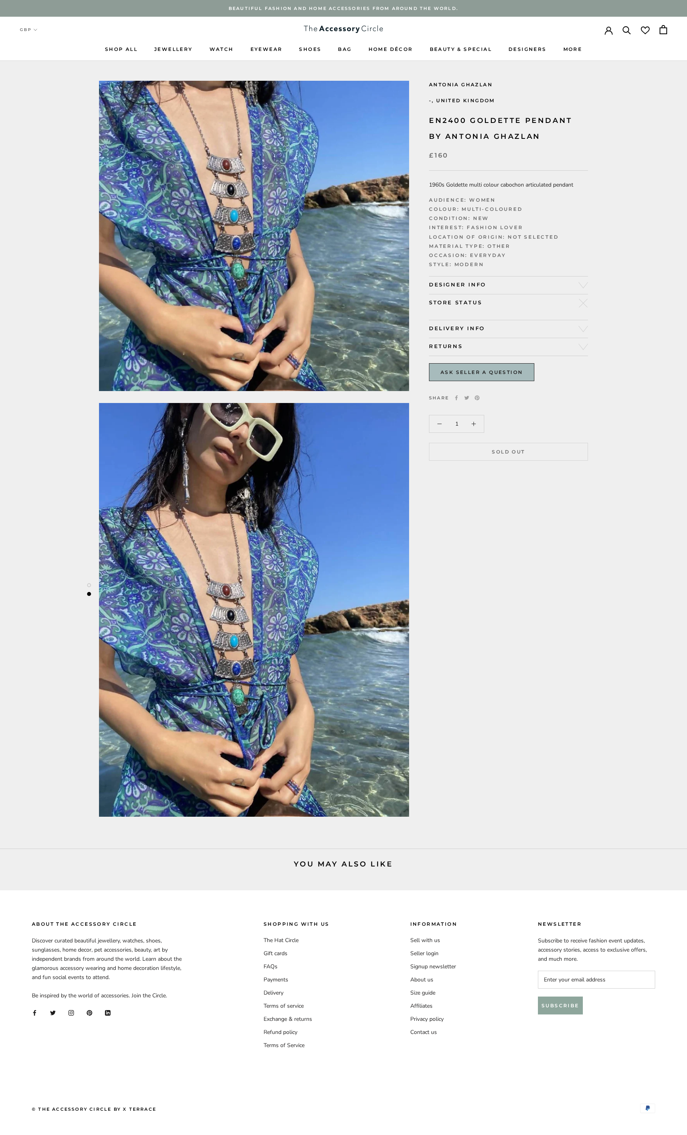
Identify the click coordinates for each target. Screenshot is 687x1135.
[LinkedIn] (108, 1012)
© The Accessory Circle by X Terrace (94, 1109)
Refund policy (280, 1032)
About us (421, 979)
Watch (222, 49)
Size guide (422, 993)
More (572, 49)
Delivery (273, 993)
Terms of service (284, 1006)
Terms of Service (284, 1045)
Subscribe (560, 1005)
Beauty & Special (461, 49)
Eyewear (266, 49)
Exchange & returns (288, 1019)
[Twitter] (466, 397)
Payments (276, 979)
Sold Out (508, 452)
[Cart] (663, 29)
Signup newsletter (433, 966)
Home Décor (391, 49)
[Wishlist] (645, 29)
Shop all (121, 49)
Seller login (424, 953)
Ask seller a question (482, 372)
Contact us (423, 1032)
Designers (527, 49)
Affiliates (421, 1006)
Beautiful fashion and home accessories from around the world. (343, 8)
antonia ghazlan (461, 85)
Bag (344, 49)
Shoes (310, 49)
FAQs (271, 966)
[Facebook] (456, 397)
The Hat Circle (281, 940)
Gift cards (275, 953)
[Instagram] (71, 1012)
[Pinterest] (477, 397)
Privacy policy (427, 1019)
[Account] (609, 30)
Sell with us (425, 940)
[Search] (627, 29)
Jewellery (173, 49)
